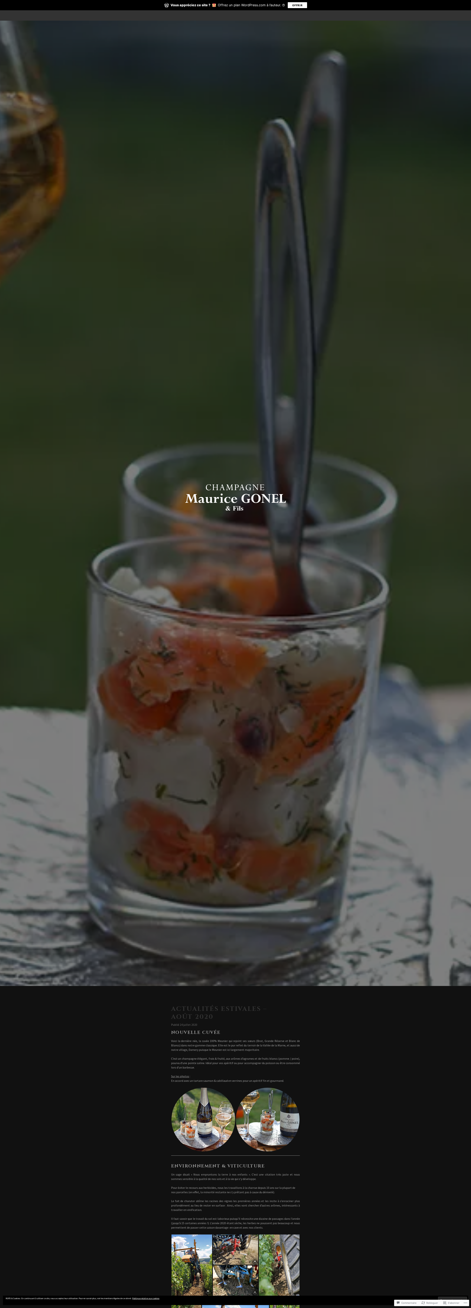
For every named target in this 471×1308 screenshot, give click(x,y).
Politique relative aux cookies (145, 1298)
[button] (203, 1119)
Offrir (297, 5)
